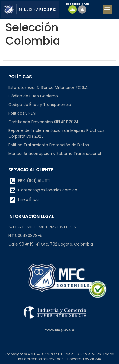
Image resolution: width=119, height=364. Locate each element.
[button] (107, 9)
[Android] (72, 9)
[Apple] (82, 9)
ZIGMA (95, 359)
